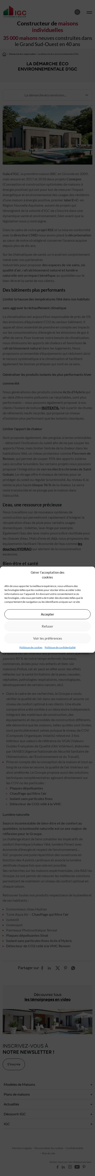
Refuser (47, 626)
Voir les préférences (47, 638)
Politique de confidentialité (60, 647)
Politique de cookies (30, 647)
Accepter (47, 614)
